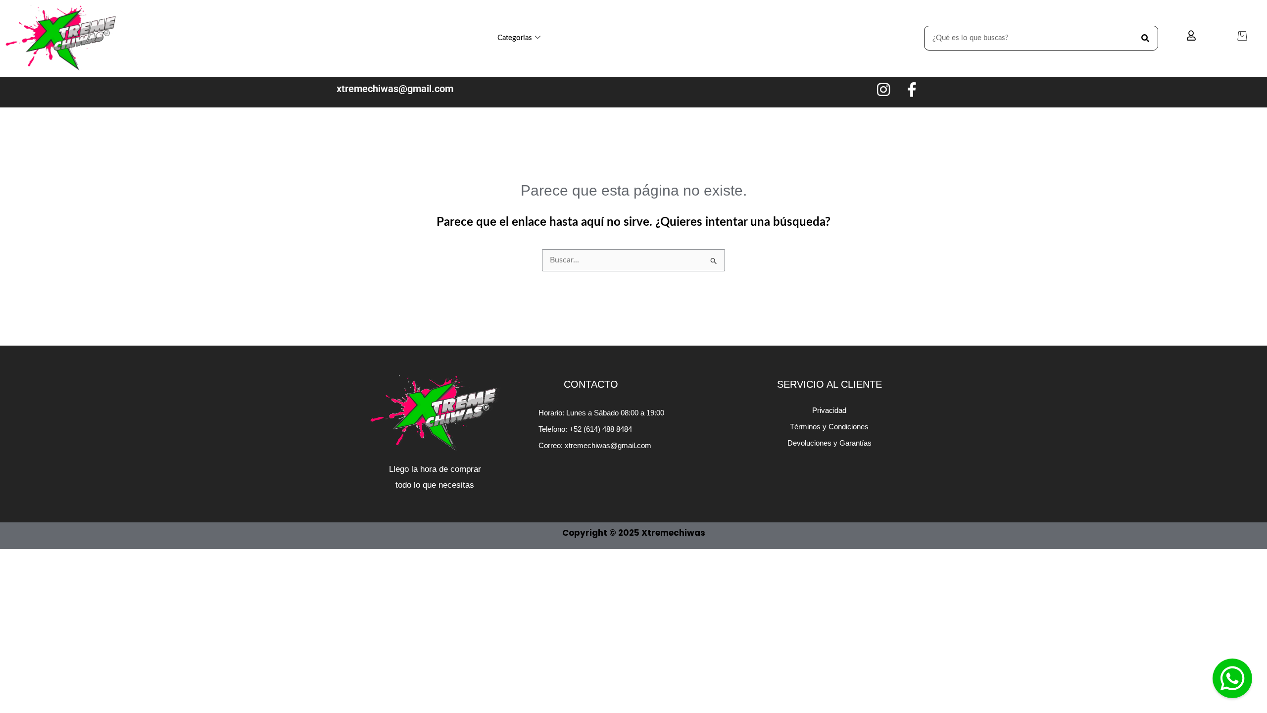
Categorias (514, 38)
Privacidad (829, 410)
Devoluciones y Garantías (829, 443)
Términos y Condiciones (829, 426)
